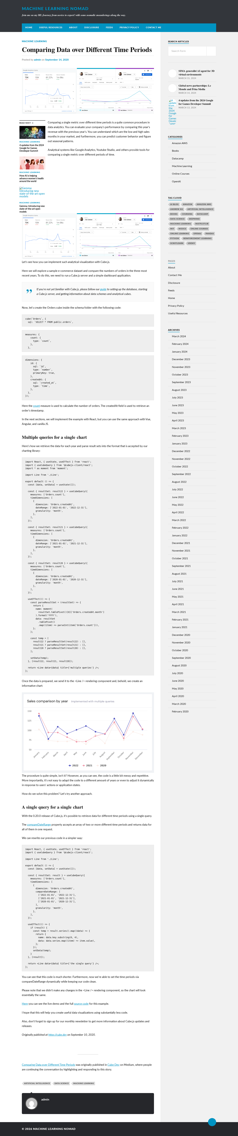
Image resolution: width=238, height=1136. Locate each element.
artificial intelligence (37, 1083)
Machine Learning (34, 41)
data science (62, 1083)
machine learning (83, 1083)
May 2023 (177, 413)
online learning (179, 233)
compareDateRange (39, 824)
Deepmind (194, 219)
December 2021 (181, 543)
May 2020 (177, 688)
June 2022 (178, 497)
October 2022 (180, 466)
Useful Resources (50, 28)
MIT (172, 229)
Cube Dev (113, 1064)
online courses (199, 229)
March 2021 (179, 612)
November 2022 (181, 459)
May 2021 (177, 596)
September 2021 (181, 566)
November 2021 (181, 550)
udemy (191, 243)
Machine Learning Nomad (55, 9)
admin (37, 59)
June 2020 (178, 681)
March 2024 (179, 336)
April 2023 (178, 420)
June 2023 (178, 405)
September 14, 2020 (57, 59)
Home (28, 28)
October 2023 (180, 374)
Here (25, 1003)
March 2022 (179, 520)
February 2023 (180, 436)
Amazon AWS (179, 143)
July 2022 (177, 489)
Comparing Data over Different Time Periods (48, 1064)
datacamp (202, 214)
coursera (187, 214)
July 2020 (177, 673)
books (173, 214)
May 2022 (177, 505)
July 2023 (177, 397)
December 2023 (181, 359)
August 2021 (179, 574)
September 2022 (181, 474)
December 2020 (181, 635)
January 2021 (179, 627)
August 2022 (179, 482)
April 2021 (178, 604)
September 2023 (181, 382)
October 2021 (180, 558)
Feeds (109, 28)
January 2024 (179, 351)
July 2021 (177, 581)
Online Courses (180, 173)
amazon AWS (204, 204)
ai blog (174, 204)
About (73, 28)
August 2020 (179, 665)
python (174, 238)
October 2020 (180, 650)
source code (81, 1003)
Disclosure (91, 28)
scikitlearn (176, 243)
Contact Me (153, 28)
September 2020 (181, 658)
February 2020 (180, 711)
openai (197, 233)
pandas (210, 233)
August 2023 (179, 390)
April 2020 (178, 696)
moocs (182, 229)
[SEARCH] (211, 51)
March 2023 (179, 428)
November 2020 (181, 642)
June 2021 (178, 589)
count (36, 406)
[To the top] (212, 1122)
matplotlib (201, 224)
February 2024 (180, 344)
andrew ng (176, 209)
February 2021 (180, 619)
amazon (187, 204)
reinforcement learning (197, 238)
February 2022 (180, 527)
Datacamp (178, 158)
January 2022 (179, 535)
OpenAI (176, 181)
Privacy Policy (129, 28)
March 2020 (179, 704)
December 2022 (181, 451)
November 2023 (181, 367)
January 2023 (179, 443)
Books (175, 151)
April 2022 (178, 512)
